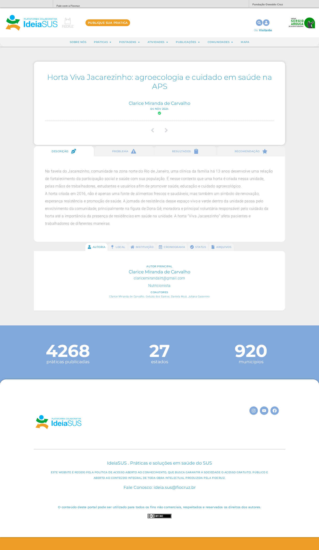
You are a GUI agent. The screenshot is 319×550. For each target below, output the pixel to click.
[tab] (64, 151)
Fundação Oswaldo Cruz (267, 4)
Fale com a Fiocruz (68, 5)
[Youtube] (264, 410)
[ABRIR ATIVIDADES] (167, 42)
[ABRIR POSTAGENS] (139, 42)
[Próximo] (165, 130)
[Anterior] (154, 130)
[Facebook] (274, 410)
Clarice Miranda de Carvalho (159, 103)
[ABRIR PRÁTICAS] (110, 42)
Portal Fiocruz (38, 4)
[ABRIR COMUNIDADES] (232, 42)
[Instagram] (253, 410)
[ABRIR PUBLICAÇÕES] (199, 42)
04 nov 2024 (159, 108)
